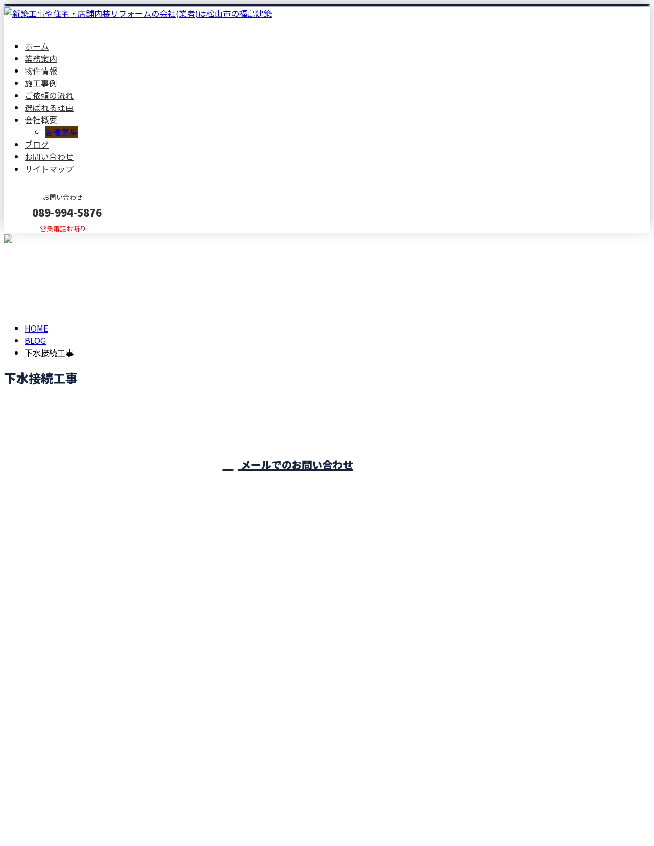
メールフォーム (40, 239)
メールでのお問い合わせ (295, 464)
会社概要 (41, 119)
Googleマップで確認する (54, 750)
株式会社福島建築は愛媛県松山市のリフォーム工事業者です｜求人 (126, 811)
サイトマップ (49, 168)
